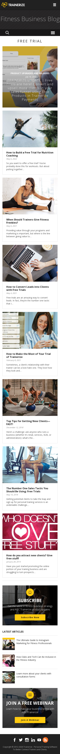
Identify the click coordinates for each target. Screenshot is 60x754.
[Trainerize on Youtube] (39, 740)
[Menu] (53, 32)
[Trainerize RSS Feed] (45, 740)
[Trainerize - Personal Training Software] (17, 5)
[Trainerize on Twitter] (21, 740)
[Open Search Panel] (7, 32)
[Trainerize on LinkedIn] (33, 740)
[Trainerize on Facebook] (14, 740)
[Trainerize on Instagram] (27, 740)
